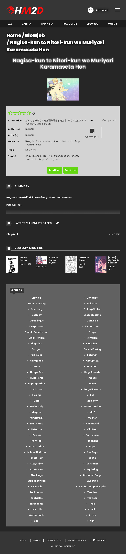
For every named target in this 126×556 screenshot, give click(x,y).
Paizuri (36, 435)
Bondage (92, 297)
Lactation (36, 389)
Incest (92, 383)
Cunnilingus (36, 320)
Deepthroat (36, 326)
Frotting (47, 156)
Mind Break (36, 418)
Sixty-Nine (36, 463)
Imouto (92, 377)
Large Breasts (92, 389)
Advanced (102, 10)
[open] (117, 10)
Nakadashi (92, 423)
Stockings (36, 475)
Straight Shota (36, 480)
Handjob (92, 366)
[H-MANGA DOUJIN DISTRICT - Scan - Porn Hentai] (25, 10)
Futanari (92, 355)
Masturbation (43, 141)
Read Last (71, 170)
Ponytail (36, 440)
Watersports (36, 515)
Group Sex (92, 360)
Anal (27, 156)
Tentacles (36, 498)
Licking (36, 395)
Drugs (92, 332)
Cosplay (36, 315)
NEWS (36, 540)
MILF (92, 412)
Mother (92, 418)
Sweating (92, 480)
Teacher (92, 492)
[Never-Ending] (12, 264)
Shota (56, 141)
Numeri (29, 129)
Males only (36, 406)
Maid (36, 400)
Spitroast (92, 463)
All (10, 23)
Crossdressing (92, 315)
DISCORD (100, 540)
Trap (77, 141)
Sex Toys (92, 452)
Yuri (92, 520)
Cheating (36, 309)
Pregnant (92, 440)
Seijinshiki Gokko (84, 259)
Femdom (92, 337)
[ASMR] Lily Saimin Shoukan (113, 260)
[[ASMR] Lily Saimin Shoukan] (100, 264)
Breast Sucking (36, 303)
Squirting (92, 469)
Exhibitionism (36, 337)
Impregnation (36, 383)
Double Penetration (36, 332)
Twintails (36, 509)
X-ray (92, 515)
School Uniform (36, 452)
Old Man (92, 429)
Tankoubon (36, 492)
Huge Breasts (92, 372)
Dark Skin (92, 320)
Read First (55, 170)
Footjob (36, 349)
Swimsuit (67, 141)
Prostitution (36, 446)
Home (14, 35)
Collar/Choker (92, 309)
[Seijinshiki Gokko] (71, 264)
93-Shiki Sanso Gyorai (53, 260)
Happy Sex (47, 23)
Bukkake (92, 303)
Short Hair (36, 458)
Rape (92, 446)
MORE (111, 23)
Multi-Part (36, 423)
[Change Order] (57, 223)
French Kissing (92, 349)
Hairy (36, 366)
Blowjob (92, 23)
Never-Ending (23, 259)
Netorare (36, 429)
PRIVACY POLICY (77, 540)
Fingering (36, 343)
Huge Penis (36, 377)
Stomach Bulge (92, 475)
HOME (23, 540)
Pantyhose (92, 435)
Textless (92, 498)
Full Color (70, 23)
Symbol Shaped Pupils (92, 486)
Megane (36, 412)
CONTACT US (54, 540)
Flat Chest (92, 343)
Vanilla (26, 23)
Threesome (36, 503)
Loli (92, 395)
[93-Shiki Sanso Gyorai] (41, 260)
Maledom (92, 400)
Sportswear (36, 469)
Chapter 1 (12, 234)
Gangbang (36, 360)
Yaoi (38, 144)
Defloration (92, 326)
